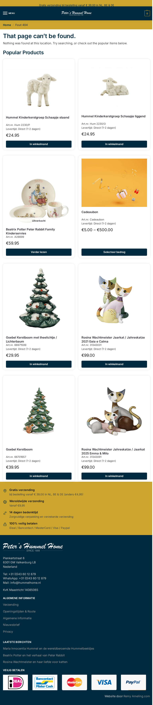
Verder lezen (39, 252)
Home (7, 25)
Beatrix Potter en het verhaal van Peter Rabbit (34, 655)
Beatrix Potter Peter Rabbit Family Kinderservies (30, 231)
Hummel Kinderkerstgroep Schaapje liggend (113, 116)
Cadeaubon (89, 212)
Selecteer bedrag (114, 252)
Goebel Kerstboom (19, 449)
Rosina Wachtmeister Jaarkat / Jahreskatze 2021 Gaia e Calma (113, 339)
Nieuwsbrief (11, 625)
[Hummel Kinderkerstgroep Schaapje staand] (39, 87)
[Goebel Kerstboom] (39, 411)
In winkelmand (39, 144)
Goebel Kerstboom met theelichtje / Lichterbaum (31, 339)
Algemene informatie (17, 618)
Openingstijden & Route (19, 611)
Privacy (8, 631)
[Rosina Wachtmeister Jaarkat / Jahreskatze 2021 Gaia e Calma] (114, 299)
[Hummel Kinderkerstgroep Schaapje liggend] (114, 86)
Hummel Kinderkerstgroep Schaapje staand (37, 117)
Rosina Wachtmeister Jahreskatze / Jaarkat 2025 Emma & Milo (113, 451)
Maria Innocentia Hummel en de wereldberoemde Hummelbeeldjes (48, 648)
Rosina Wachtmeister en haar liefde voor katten (35, 662)
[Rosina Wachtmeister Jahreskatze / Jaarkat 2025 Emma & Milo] (114, 411)
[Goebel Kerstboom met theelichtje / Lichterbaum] (39, 299)
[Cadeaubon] (114, 183)
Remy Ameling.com (137, 696)
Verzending (11, 604)
